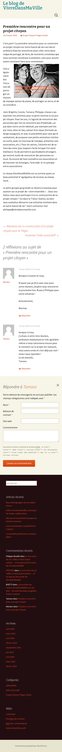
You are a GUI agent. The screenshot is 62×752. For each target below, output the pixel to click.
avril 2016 (10, 638)
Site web (7, 421)
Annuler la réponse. (58, 385)
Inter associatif (13, 690)
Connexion (10, 714)
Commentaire (10, 427)
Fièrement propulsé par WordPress (31, 745)
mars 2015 (10, 661)
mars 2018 (10, 633)
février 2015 (11, 666)
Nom (6, 404)
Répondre (26, 315)
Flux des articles (15, 718)
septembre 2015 (13, 647)
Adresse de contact (8, 413)
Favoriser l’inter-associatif (42, 235)
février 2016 (11, 643)
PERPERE (10, 570)
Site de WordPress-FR (16, 728)
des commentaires (16, 723)
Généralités (11, 685)
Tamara (30, 386)
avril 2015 (10, 657)
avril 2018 (10, 629)
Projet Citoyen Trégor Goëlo (35, 35)
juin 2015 (10, 652)
